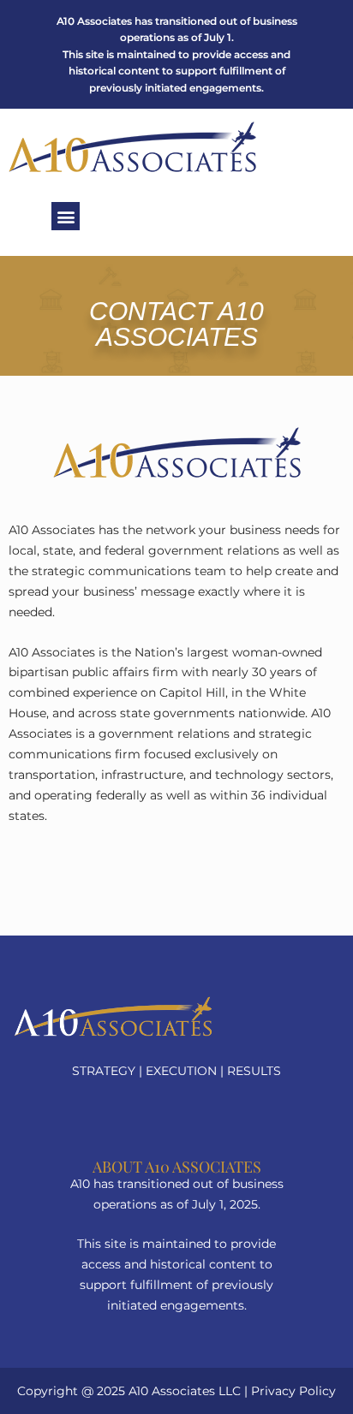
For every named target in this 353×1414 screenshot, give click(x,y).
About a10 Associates (177, 1166)
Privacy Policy (293, 1391)
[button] (65, 216)
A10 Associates (172, 1391)
